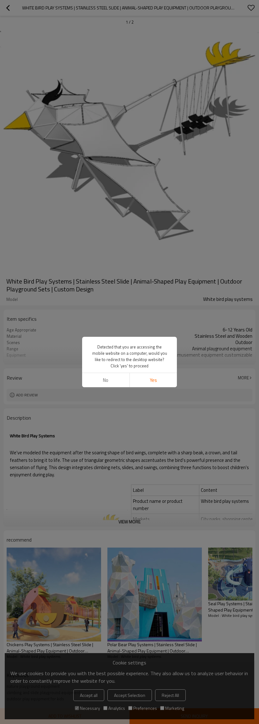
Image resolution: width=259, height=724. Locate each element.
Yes (153, 380)
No (105, 380)
